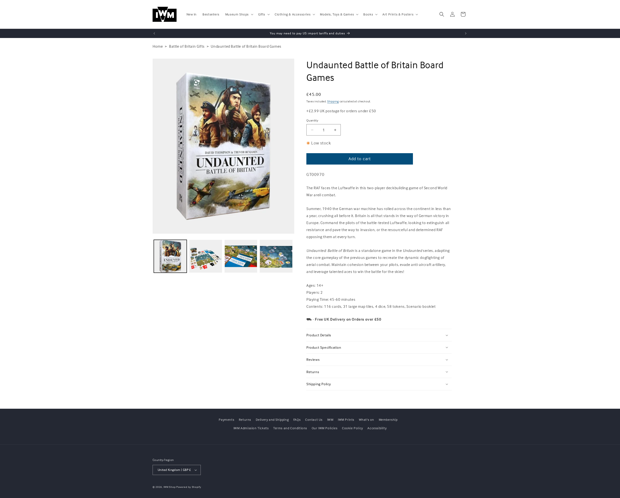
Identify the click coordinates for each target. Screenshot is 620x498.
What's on (366, 419)
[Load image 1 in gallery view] (170, 256)
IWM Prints (346, 419)
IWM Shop (169, 487)
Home (158, 46)
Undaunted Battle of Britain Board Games (246, 46)
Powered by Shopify (188, 487)
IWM (330, 419)
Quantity (312, 120)
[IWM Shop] (165, 14)
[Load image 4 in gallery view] (276, 256)
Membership (388, 419)
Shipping (333, 101)
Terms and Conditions (290, 428)
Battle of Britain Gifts (187, 46)
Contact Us (314, 419)
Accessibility (377, 428)
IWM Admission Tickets (251, 428)
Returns (245, 419)
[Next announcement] (465, 33)
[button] (238, 14)
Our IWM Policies (325, 428)
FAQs (297, 419)
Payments (226, 419)
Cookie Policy (352, 428)
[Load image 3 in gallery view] (241, 256)
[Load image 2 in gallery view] (205, 256)
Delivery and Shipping (272, 419)
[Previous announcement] (154, 33)
